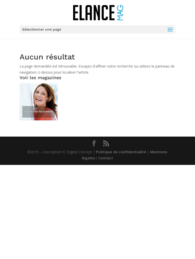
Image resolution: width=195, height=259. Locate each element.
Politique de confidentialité (121, 151)
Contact (105, 158)
